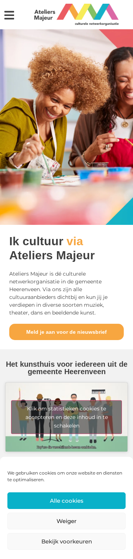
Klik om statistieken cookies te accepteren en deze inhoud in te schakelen (66, 417)
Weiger (66, 521)
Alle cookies (66, 500)
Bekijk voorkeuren (66, 541)
